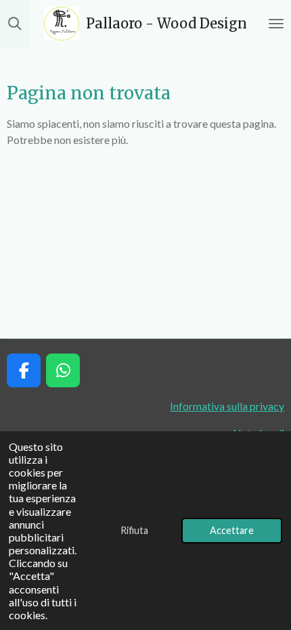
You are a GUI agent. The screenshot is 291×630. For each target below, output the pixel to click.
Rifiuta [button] (134, 530)
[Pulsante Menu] (276, 23)
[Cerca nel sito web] (15, 23)
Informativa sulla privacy (227, 405)
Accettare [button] (232, 530)
